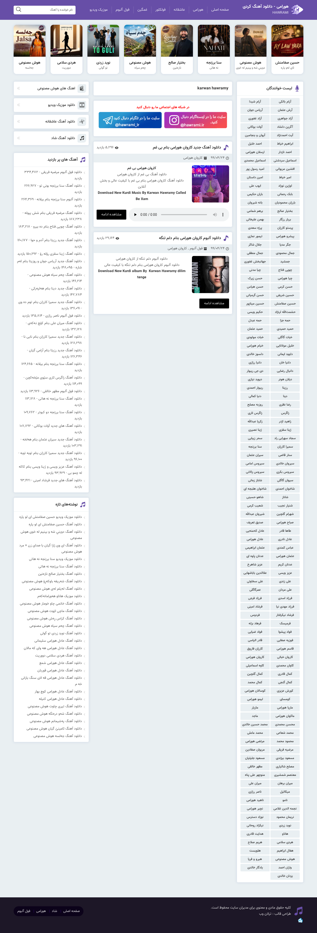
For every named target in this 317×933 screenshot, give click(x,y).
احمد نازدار (285, 152)
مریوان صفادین (255, 749)
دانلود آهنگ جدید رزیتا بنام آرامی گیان (55, 350)
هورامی (198, 10)
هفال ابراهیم (285, 850)
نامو (285, 800)
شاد (54, 911)
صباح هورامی (285, 522)
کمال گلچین (255, 674)
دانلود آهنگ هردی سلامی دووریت (58, 655)
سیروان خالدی (285, 463)
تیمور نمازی (255, 236)
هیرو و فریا (255, 859)
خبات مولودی (255, 337)
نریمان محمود (285, 817)
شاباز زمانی (255, 480)
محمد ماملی (255, 733)
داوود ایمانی (285, 354)
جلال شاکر (255, 244)
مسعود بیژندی (285, 758)
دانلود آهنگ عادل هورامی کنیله (60, 699)
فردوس (255, 615)
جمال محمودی (285, 253)
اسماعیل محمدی (255, 160)
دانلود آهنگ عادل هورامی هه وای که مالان (53, 648)
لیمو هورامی (255, 699)
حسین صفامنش (285, 303)
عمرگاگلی (255, 589)
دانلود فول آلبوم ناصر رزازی (63, 316)
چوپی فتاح (285, 270)
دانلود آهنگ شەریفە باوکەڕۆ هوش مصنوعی (52, 581)
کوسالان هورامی (255, 690)
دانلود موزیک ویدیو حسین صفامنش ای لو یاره (50, 517)
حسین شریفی (285, 295)
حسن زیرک (255, 278)
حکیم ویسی (255, 312)
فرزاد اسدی (285, 598)
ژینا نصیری (255, 430)
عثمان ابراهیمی (255, 547)
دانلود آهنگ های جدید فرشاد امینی (57, 480)
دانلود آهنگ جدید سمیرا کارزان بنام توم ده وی (50, 302)
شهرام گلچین (285, 514)
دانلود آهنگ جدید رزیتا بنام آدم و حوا (56, 240)
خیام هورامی (255, 345)
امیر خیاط (285, 177)
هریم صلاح (255, 842)
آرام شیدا (255, 101)
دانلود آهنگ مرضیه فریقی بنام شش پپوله (53, 213)
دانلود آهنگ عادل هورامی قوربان (59, 670)
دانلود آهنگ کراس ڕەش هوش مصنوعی (54, 618)
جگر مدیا (285, 244)
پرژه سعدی (255, 228)
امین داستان (255, 177)
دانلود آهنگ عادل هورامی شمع (60, 663)
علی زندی (285, 581)
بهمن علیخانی (255, 219)
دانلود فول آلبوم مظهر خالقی (62, 391)
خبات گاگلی (285, 337)
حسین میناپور (255, 303)
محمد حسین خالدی (255, 724)
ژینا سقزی (285, 430)
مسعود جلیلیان (255, 758)
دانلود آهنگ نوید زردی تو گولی (61, 633)
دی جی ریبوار (255, 371)
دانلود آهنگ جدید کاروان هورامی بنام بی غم (187, 148)
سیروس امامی (255, 463)
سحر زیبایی (255, 438)
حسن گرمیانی (255, 295)
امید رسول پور (255, 169)
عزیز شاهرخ (255, 564)
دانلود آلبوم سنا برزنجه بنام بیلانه (59, 199)
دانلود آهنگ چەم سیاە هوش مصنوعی (55, 275)
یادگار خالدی (255, 867)
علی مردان (285, 589)
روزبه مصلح (255, 404)
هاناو (285, 834)
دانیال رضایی (285, 371)
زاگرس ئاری (255, 413)
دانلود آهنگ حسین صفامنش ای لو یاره (55, 524)
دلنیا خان (285, 362)
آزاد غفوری (255, 118)
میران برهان (285, 783)
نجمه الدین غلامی (285, 808)
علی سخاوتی (255, 581)
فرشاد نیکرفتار (285, 615)
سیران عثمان (255, 455)
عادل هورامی (255, 539)
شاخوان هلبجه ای (255, 488)
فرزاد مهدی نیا (285, 606)
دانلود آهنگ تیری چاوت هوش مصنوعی (55, 706)
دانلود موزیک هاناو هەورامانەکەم (59, 596)
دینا (285, 396)
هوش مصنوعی (285, 859)
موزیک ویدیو (99, 10)
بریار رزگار (285, 219)
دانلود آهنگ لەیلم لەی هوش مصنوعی (55, 589)
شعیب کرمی (255, 505)
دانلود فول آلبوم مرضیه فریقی (61, 172)
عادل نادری (285, 539)
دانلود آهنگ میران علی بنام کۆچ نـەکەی (55, 323)
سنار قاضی (285, 455)
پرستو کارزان (285, 228)
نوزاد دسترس (255, 817)
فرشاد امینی (255, 606)
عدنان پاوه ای (255, 556)
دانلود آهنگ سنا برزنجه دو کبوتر (60, 412)
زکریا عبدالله (255, 421)
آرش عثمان (285, 110)
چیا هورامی (285, 278)
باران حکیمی (255, 194)
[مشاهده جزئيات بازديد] (300, 922)
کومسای (285, 699)
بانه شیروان (255, 202)
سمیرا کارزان (285, 446)
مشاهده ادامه (111, 214)
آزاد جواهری (285, 118)
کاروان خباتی (285, 657)
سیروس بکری (285, 472)
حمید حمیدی (285, 329)
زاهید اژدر (285, 421)
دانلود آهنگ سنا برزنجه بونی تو (60, 186)
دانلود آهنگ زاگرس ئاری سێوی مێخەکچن (54, 377)
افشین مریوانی (285, 169)
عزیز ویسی (285, 573)
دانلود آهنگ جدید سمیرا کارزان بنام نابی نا (53, 337)
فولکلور (160, 10)
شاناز (285, 497)
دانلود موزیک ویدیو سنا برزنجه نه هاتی (55, 559)
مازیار (255, 707)
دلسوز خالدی (255, 354)
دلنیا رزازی (255, 362)
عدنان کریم (285, 564)
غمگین (142, 10)
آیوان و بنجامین (255, 135)
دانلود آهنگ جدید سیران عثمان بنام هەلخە (52, 439)
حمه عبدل (255, 320)
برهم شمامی (255, 211)
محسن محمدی (285, 724)
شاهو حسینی (255, 497)
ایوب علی (255, 185)
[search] (19, 10)
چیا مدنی (255, 270)
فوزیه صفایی (285, 640)
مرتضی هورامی (254, 741)
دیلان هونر (285, 379)
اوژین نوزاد (285, 185)
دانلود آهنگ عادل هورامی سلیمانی (58, 641)
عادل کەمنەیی (255, 531)
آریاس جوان (255, 110)
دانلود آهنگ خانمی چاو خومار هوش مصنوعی (51, 603)
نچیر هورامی (255, 808)
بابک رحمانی (285, 194)
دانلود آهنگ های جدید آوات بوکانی (58, 426)
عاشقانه (179, 10)
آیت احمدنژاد (285, 135)
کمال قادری (285, 674)
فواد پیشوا (285, 632)
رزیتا (285, 387)
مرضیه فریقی (285, 749)
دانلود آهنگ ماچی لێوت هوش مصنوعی (55, 611)
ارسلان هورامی (255, 152)
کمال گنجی (285, 682)
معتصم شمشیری (285, 775)
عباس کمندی (285, 547)
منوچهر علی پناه (255, 775)
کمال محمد (255, 682)
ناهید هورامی (255, 800)
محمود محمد (285, 741)
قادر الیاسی (255, 640)
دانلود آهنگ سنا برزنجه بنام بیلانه (59, 364)
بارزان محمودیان (285, 202)
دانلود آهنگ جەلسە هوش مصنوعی (57, 736)
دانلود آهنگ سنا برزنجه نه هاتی (60, 399)
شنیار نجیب (285, 505)
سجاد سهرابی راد (285, 438)
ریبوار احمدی (255, 387)
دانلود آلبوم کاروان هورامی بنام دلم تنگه (190, 238)
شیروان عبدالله (255, 514)
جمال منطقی (255, 253)
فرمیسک (285, 623)
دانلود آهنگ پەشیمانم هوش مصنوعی (56, 721)
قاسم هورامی (285, 648)
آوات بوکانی (255, 127)
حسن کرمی (285, 286)
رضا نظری (285, 404)
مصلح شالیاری (285, 766)
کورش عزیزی (285, 690)
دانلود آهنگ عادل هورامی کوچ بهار (58, 691)
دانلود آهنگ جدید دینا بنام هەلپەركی (56, 288)
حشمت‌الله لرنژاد (285, 312)
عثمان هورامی (285, 556)
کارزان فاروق (255, 648)
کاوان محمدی (285, 665)
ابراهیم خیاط (285, 143)
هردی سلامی (285, 842)
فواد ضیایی (255, 632)
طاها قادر (285, 531)
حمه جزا (285, 320)
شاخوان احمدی (285, 488)
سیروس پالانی (255, 472)
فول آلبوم (123, 10)
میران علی (255, 783)
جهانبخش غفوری (255, 261)
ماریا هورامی (285, 707)
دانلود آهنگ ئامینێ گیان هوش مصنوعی (54, 728)
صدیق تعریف (255, 522)
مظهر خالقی (255, 766)
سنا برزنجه (255, 446)
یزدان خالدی (285, 876)
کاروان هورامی (255, 657)
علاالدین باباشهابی (255, 573)
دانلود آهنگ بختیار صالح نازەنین (60, 574)
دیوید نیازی (255, 379)
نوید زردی (285, 825)
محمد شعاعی (285, 733)
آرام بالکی (285, 101)
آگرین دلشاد (285, 127)
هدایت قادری (255, 834)
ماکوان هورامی (285, 716)
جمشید (285, 261)
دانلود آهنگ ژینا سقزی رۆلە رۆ (61, 254)
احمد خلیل (255, 143)
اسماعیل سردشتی (285, 160)
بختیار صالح (285, 211)
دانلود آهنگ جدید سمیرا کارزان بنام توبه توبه (51, 453)
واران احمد (285, 867)
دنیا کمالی (255, 396)
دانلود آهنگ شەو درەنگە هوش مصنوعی (54, 714)
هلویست (255, 850)
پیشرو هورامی (285, 236)
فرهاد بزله (255, 623)
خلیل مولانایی (285, 345)
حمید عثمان (255, 329)
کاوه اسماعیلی (255, 665)
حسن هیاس (255, 286)
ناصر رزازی (255, 791)
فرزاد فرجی (255, 598)
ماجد (255, 716)
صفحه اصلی (220, 10)
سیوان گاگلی (285, 480)
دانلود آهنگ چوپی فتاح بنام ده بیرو (57, 226)
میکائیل (285, 791)
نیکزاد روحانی (255, 825)
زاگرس (285, 413)
